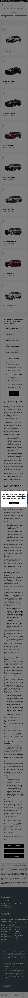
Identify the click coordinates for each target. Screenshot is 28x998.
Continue (14, 503)
